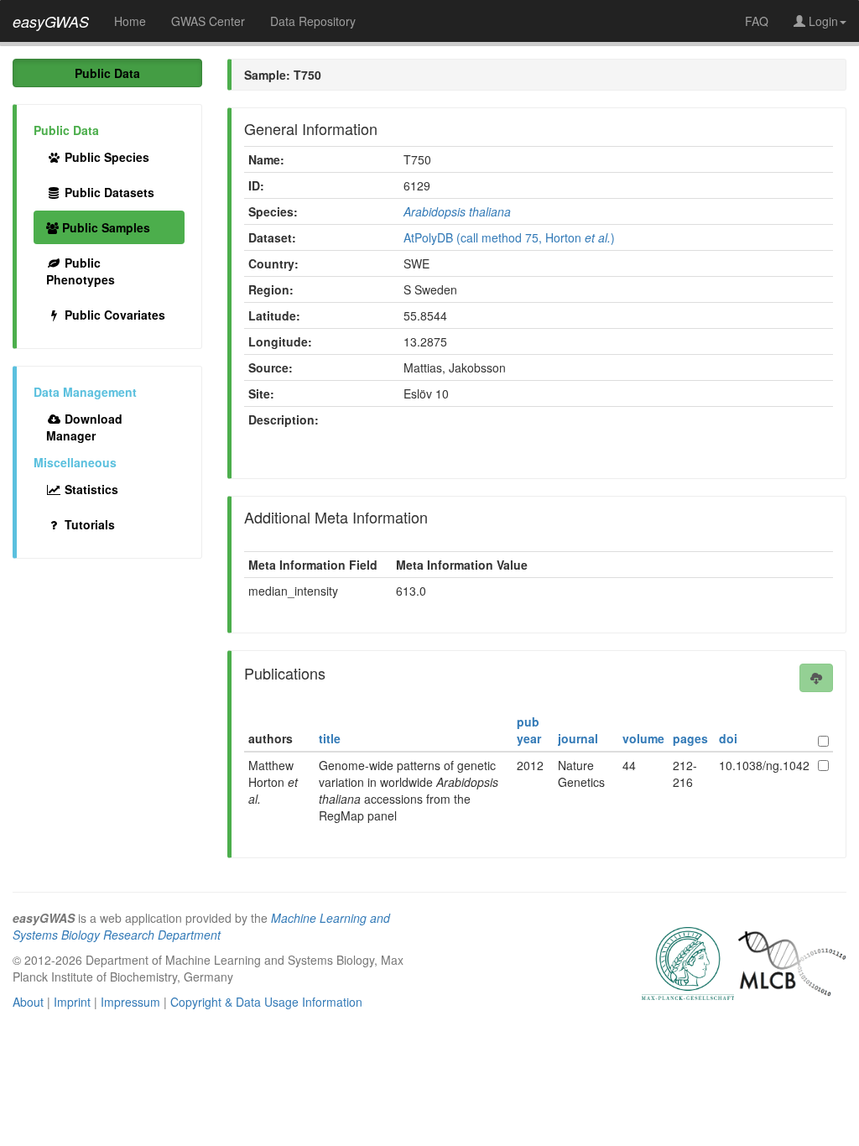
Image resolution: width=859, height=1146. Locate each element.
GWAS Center (208, 21)
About (28, 1001)
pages (690, 738)
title (330, 738)
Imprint (72, 1001)
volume (643, 738)
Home (130, 21)
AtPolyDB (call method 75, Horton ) (509, 237)
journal (578, 738)
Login (821, 21)
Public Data (107, 73)
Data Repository (313, 21)
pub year (529, 730)
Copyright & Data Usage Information (266, 1001)
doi (728, 738)
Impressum (130, 1001)
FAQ (756, 21)
